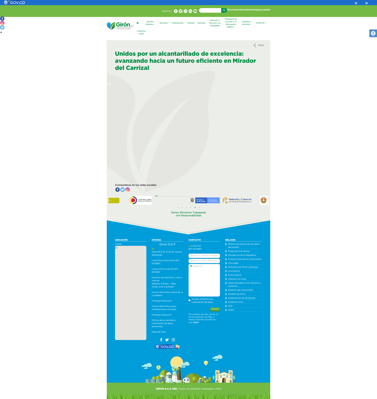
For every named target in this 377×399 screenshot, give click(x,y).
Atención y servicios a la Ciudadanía (214, 23)
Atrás (261, 45)
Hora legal (233, 263)
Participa (201, 23)
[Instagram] (127, 189)
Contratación (177, 23)
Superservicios (235, 302)
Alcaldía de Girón (237, 294)
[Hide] (1, 32)
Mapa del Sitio (159, 332)
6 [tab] (199, 207)
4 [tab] (190, 207)
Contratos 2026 (141, 32)
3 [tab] (186, 207)
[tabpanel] (128, 200)
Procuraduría (234, 275)
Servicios (163, 23)
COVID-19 (260, 23)
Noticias (191, 23)
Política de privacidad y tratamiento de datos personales (164, 323)
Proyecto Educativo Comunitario (245, 259)
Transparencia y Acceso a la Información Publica (231, 23)
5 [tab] (195, 207)
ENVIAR (215, 309)
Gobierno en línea (237, 279)
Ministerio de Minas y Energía (243, 267)
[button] (373, 33)
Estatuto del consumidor (240, 290)
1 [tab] (177, 207)
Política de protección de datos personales (244, 245)
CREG (231, 310)
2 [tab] (181, 207)
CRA (230, 306)
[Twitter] (122, 189)
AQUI (196, 322)
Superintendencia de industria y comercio (244, 284)
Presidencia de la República (242, 255)
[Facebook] (117, 189)
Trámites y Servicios (246, 23)
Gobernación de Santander (242, 298)
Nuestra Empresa (149, 23)
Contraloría (234, 271)
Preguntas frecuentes (239, 251)
